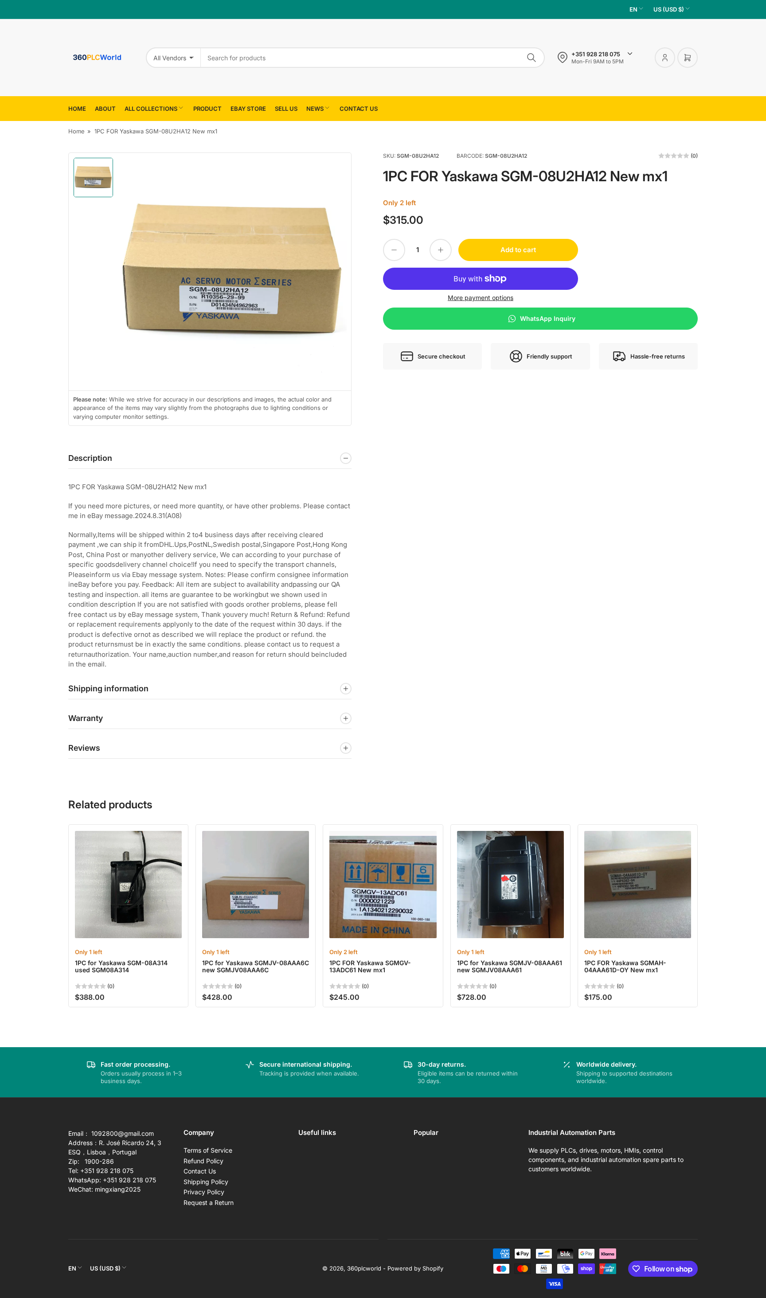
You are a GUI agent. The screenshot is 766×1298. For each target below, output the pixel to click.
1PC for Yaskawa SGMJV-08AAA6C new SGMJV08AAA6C (255, 966)
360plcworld (364, 1268)
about (105, 108)
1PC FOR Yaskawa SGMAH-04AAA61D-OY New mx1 (625, 966)
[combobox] (373, 57)
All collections (151, 108)
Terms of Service (208, 1150)
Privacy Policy (204, 1192)
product (207, 108)
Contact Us (200, 1171)
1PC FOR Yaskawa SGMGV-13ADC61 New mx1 (370, 966)
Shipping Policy (206, 1181)
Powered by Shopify (415, 1268)
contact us (359, 108)
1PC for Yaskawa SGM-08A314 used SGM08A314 (121, 966)
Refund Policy (203, 1161)
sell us (286, 108)
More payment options (480, 297)
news (315, 108)
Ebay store (248, 108)
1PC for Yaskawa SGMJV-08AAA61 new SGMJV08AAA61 (509, 966)
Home (77, 108)
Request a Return (209, 1202)
